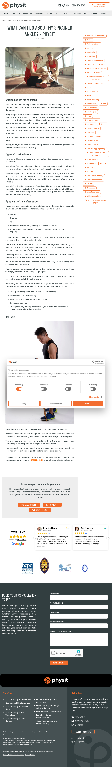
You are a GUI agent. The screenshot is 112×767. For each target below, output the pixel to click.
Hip (104, 104)
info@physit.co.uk (65, 460)
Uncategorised (93, 192)
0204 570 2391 (41, 509)
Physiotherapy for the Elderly (18, 699)
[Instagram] (63, 5)
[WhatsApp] (67, 5)
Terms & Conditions (17, 751)
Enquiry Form (30, 504)
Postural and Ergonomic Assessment (47, 700)
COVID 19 (90, 64)
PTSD (104, 163)
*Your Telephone (56, 603)
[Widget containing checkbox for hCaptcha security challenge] (66, 653)
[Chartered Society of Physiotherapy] (44, 565)
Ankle (89, 40)
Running (90, 171)
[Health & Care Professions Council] (27, 568)
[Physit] (14, 5)
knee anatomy (93, 120)
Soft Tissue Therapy (95, 176)
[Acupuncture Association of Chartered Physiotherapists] (84, 568)
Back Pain (91, 52)
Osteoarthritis (92, 144)
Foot (89, 87)
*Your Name (54, 594)
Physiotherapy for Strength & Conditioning (48, 706)
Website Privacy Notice (45, 751)
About (58, 13)
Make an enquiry (99, 5)
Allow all (88, 403)
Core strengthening (95, 60)
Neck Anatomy (93, 128)
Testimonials (76, 13)
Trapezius (91, 188)
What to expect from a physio (97, 201)
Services (15, 13)
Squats (90, 184)
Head (89, 95)
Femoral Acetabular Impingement (97, 78)
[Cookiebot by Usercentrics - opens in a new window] (94, 362)
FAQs (65, 13)
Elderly (103, 64)
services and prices (58, 457)
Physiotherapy (92, 159)
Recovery (90, 167)
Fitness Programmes (95, 83)
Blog (86, 13)
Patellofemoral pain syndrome (97, 154)
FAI (88, 72)
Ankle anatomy (93, 44)
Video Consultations (95, 196)
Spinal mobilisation (94, 180)
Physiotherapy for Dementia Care (17, 707)
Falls (98, 72)
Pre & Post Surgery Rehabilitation (44, 716)
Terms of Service (30, 751)
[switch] (44, 389)
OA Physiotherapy (94, 136)
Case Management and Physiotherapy (46, 722)
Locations (39, 13)
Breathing (91, 56)
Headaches (91, 104)
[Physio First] (65, 568)
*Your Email (54, 612)
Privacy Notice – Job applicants (13, 755)
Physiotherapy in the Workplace (14, 713)
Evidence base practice (96, 68)
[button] (108, 537)
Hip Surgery (91, 112)
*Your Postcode (57, 622)
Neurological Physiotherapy (17, 703)
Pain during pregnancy (96, 149)
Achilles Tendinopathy (96, 36)
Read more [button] (41, 547)
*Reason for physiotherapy (61, 631)
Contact (104, 13)
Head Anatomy (93, 99)
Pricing (49, 13)
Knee (89, 116)
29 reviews (21, 540)
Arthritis (90, 48)
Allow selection (56, 403)
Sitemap (6, 751)
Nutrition (90, 132)
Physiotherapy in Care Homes (15, 719)
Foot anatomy (92, 91)
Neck (103, 124)
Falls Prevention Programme (48, 711)
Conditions (27, 13)
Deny (24, 403)
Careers (94, 13)
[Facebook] (60, 5)
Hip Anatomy (92, 108)
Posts (9, 20)
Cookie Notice (30, 755)
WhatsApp (53, 504)
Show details (94, 397)
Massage (90, 124)
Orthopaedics (92, 140)
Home (6, 13)
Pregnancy (91, 163)
